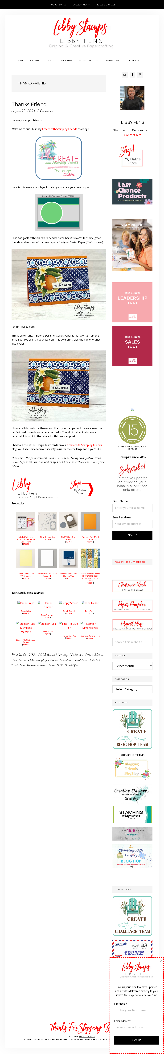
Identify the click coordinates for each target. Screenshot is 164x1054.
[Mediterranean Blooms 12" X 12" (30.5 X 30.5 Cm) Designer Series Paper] (90, 550)
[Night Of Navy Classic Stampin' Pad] (68, 550)
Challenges (77, 655)
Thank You (71, 665)
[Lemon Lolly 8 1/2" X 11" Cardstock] (25, 550)
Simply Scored (69, 611)
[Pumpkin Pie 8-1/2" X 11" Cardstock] (90, 514)
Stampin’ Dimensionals (90, 636)
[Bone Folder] (90, 603)
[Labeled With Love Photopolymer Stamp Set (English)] (25, 514)
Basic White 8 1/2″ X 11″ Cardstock (47, 575)
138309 (69, 638)
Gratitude (81, 660)
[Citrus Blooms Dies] (47, 514)
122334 (69, 613)
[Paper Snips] (25, 603)
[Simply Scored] (68, 603)
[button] (146, 57)
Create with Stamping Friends (59, 129)
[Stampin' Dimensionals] (90, 623)
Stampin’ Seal (47, 632)
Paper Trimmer (47, 615)
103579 (26, 613)
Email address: (122, 517)
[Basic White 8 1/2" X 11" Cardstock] (47, 550)
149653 (26, 644)
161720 (26, 578)
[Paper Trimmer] (47, 603)
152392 (47, 617)
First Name (120, 501)
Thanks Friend (29, 104)
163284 (90, 583)
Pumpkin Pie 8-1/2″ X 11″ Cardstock (90, 538)
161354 (69, 542)
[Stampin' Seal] (47, 623)
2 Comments (45, 111)
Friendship (67, 660)
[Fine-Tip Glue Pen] (68, 623)
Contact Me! (132, 135)
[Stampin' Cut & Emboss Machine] (25, 623)
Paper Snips (26, 611)
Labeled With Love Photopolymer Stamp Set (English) (26, 539)
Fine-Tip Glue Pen (69, 636)
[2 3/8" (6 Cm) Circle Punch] (68, 514)
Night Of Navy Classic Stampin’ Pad (68, 575)
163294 (47, 539)
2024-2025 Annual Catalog (48, 655)
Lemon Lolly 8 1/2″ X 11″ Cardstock (26, 575)
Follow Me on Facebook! (130, 562)
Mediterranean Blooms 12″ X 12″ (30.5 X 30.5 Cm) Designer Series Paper (90, 577)
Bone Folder (90, 611)
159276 (47, 578)
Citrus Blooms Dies (47, 537)
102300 (90, 613)
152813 (47, 634)
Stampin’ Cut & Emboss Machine (25, 641)
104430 (90, 638)
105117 (90, 542)
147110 (69, 578)
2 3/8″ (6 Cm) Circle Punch (68, 538)
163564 (26, 544)
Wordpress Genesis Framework (88, 1039)
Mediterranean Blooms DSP (45, 665)
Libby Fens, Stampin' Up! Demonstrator (82, 34)
